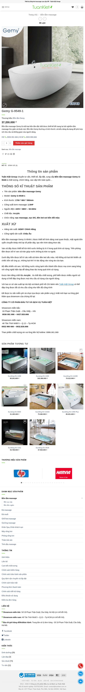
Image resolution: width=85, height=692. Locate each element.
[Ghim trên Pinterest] (11, 154)
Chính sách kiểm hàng (10, 570)
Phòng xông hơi (8, 536)
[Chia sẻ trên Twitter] (6, 154)
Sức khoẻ (5, 661)
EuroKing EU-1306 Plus (70, 412)
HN (10, 137)
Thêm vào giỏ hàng (23, 143)
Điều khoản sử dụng (10, 596)
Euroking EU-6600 (14, 412)
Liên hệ (5, 561)
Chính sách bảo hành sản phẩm (14, 574)
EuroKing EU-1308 (14, 376)
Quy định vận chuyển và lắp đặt (14, 579)
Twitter (6, 635)
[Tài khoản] (77, 7)
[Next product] (40, 18)
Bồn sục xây (8, 502)
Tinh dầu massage (9, 544)
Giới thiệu (5, 557)
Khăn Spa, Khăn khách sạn (12, 527)
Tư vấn (4, 665)
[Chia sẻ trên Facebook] (3, 154)
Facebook (7, 631)
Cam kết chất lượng (9, 566)
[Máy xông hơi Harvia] (63, 473)
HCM (28, 137)
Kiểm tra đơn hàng (9, 600)
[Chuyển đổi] (82, 498)
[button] (5, 7)
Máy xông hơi (7, 531)
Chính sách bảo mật (9, 583)
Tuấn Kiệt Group (66, 284)
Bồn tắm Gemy (19, 118)
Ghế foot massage (9, 519)
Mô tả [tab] (4, 165)
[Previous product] (44, 18)
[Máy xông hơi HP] (21, 473)
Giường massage (8, 523)
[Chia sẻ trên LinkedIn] (14, 154)
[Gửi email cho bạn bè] (8, 154)
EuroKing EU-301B (42, 448)
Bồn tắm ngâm (9, 505)
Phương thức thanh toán (11, 587)
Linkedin (7, 640)
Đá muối (5, 514)
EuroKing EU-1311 (14, 448)
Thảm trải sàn (7, 540)
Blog (40, 680)
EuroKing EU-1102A (42, 412)
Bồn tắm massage (48, 15)
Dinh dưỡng (6, 652)
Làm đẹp (5, 657)
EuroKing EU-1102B (70, 376)
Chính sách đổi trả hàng (11, 591)
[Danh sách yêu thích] (73, 7)
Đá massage (7, 510)
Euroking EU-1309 (42, 376)
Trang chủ (33, 15)
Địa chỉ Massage (57, 680)
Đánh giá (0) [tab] (12, 165)
